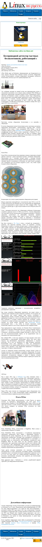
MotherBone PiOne (20, 130)
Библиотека (13, 11)
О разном (36, 11)
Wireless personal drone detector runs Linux (17, 64)
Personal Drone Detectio (25, 521)
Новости (5, 11)
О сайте (21, 14)
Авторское (28, 11)
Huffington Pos (21, 376)
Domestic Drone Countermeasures (20, 523)
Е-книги (21, 11)
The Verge (16, 223)
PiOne (38, 401)
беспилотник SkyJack (34, 322)
